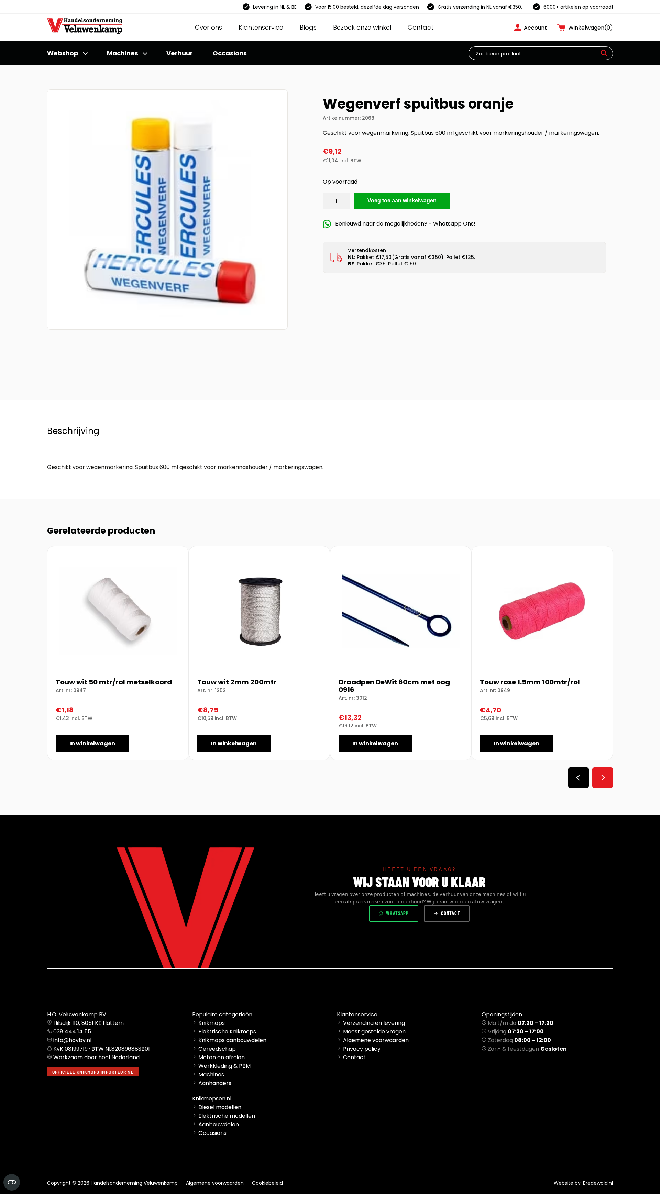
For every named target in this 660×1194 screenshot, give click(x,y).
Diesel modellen (219, 1107)
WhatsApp (397, 913)
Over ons (208, 27)
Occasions (230, 53)
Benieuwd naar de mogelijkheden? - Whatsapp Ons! (405, 224)
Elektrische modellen (226, 1116)
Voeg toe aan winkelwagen (402, 201)
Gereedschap (217, 1049)
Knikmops (211, 1023)
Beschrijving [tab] (73, 431)
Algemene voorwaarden (376, 1040)
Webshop (62, 53)
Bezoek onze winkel (362, 27)
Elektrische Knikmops (227, 1032)
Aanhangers (214, 1083)
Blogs (308, 27)
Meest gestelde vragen (374, 1032)
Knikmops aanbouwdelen (232, 1040)
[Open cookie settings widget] (11, 1182)
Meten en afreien (221, 1057)
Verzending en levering (374, 1023)
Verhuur (179, 53)
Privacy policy (362, 1049)
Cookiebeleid (267, 1183)
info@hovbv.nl (72, 1040)
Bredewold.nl (598, 1183)
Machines (122, 53)
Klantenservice (261, 27)
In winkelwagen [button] (92, 743)
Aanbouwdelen (218, 1124)
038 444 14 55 (72, 1032)
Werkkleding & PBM (224, 1066)
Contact (420, 27)
